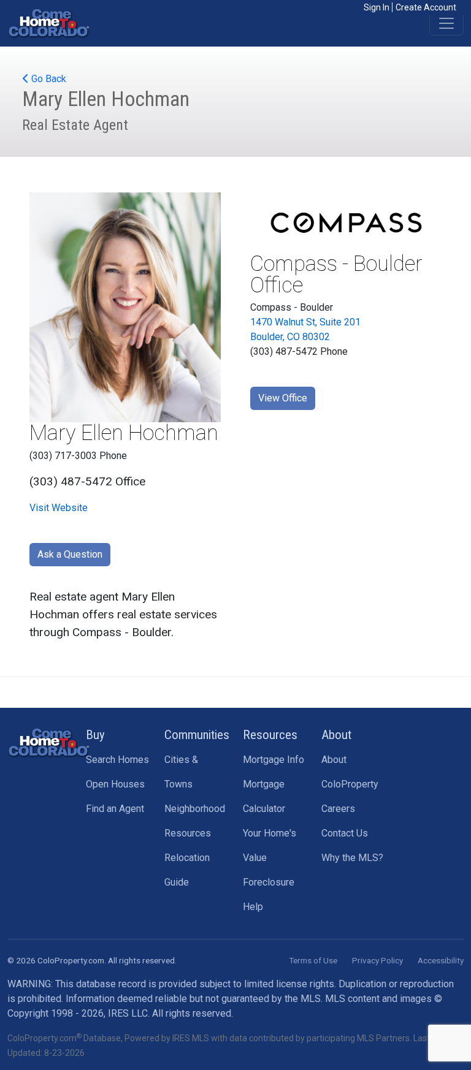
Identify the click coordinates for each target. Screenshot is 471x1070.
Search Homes (117, 759)
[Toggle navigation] (446, 23)
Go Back (47, 79)
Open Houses (115, 784)
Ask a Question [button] (69, 554)
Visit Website (58, 508)
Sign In (376, 7)
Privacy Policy (377, 960)
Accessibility (441, 960)
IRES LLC (128, 1013)
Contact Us (344, 833)
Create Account (426, 7)
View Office (282, 398)
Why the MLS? (352, 857)
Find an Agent (115, 808)
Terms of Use (313, 960)
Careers (338, 808)
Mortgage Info (273, 759)
